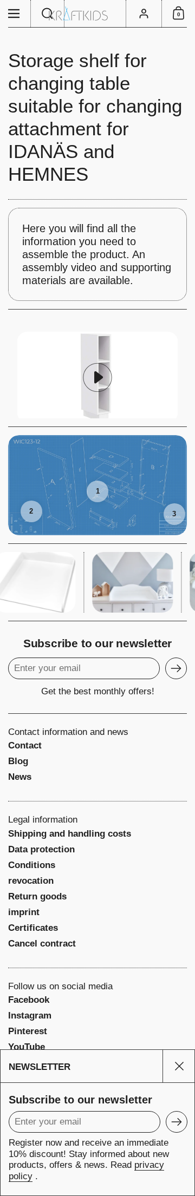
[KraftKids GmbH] (97, 13)
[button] (47, 13)
